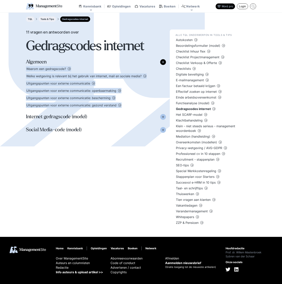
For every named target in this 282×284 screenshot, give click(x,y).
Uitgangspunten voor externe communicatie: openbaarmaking (71, 91)
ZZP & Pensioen (188, 223)
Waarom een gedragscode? (46, 69)
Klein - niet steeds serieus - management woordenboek (205, 128)
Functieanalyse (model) (193, 103)
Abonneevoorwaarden (126, 258)
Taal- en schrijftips (190, 188)
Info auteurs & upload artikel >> (79, 272)
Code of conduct (122, 263)
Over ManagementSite (72, 258)
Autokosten (185, 40)
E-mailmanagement (190, 80)
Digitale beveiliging (190, 74)
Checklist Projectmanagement (198, 57)
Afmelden (172, 258)
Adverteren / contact (125, 267)
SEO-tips (183, 165)
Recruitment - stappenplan (195, 159)
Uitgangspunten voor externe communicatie (58, 83)
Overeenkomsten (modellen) (197, 142)
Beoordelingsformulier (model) (198, 46)
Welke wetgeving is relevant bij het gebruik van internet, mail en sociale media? (84, 76)
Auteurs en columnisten (73, 263)
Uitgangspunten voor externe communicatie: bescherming (68, 98)
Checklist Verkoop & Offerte (197, 63)
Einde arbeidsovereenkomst (196, 97)
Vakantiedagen (187, 205)
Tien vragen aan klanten (194, 200)
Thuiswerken (185, 194)
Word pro (227, 6)
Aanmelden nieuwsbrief (183, 263)
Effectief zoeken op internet (197, 92)
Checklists (184, 69)
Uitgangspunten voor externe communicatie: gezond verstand (71, 105)
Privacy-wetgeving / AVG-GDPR (199, 148)
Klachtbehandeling (190, 120)
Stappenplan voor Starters (195, 177)
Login (242, 6)
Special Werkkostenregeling (196, 171)
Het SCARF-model (189, 115)
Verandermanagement (192, 211)
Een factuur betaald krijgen (196, 86)
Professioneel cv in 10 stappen (198, 154)
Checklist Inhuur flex (191, 51)
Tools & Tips (47, 19)
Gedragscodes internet (75, 19)
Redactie (62, 267)
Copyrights (118, 272)
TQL (30, 19)
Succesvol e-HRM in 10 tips (196, 182)
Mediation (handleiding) (193, 136)
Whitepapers (185, 217)
